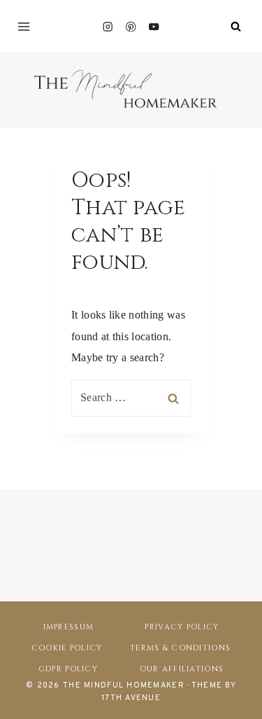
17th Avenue (131, 698)
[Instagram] (108, 26)
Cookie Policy (67, 648)
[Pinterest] (131, 26)
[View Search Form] (235, 26)
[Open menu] (24, 27)
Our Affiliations (182, 669)
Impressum (68, 627)
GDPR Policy (68, 669)
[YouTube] (154, 26)
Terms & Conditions (180, 648)
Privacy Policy (182, 627)
